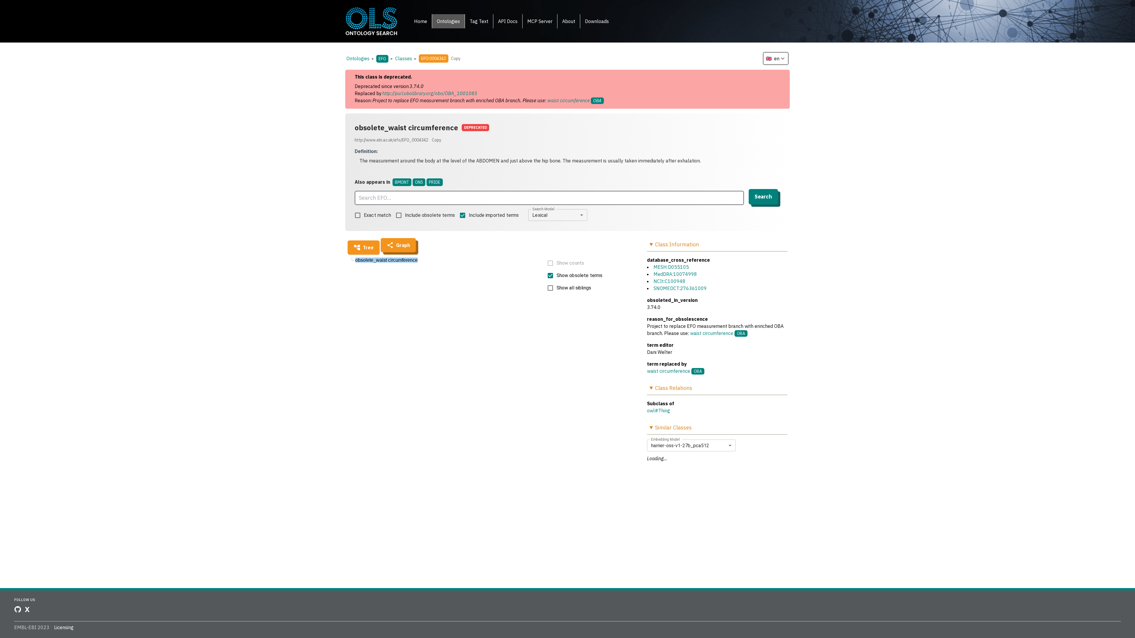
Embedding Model (665, 439)
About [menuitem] (568, 21)
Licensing (64, 627)
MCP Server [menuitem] (539, 21)
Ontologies (357, 58)
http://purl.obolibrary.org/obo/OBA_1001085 (429, 93)
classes (403, 58)
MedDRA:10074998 (675, 274)
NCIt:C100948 (669, 281)
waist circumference (568, 100)
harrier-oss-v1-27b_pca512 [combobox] (680, 445)
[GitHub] (17, 609)
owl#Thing (658, 411)
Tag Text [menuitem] (479, 21)
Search (763, 196)
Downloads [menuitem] (597, 21)
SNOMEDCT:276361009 (680, 288)
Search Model (543, 209)
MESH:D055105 (671, 267)
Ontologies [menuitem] (448, 21)
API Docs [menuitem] (508, 21)
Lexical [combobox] (539, 215)
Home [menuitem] (420, 21)
